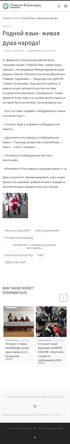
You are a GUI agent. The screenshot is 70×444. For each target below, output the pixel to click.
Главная (7, 18)
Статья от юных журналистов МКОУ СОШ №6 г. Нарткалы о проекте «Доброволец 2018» (50, 352)
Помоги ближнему (26, 428)
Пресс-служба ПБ (14, 51)
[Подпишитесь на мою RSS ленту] (35, 437)
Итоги (16, 18)
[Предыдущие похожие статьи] (55, 298)
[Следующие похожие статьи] (63, 298)
